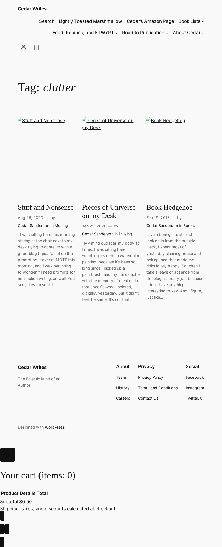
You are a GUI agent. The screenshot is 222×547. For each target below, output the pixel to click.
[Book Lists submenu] (202, 21)
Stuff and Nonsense (46, 207)
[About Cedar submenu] (202, 32)
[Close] (7, 455)
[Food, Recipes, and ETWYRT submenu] (116, 32)
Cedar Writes (32, 8)
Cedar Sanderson (33, 225)
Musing (61, 225)
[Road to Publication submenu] (167, 32)
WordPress (55, 427)
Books (189, 225)
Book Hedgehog (169, 207)
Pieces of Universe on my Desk (109, 211)
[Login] (23, 47)
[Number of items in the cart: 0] (36, 47)
